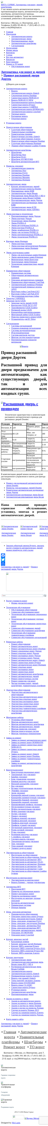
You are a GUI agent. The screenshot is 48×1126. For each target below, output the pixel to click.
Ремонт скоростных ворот (22, 672)
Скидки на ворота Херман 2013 (25, 1010)
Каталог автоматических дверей (25, 186)
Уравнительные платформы (23, 132)
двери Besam (26, 535)
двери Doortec (7, 535)
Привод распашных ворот (22, 894)
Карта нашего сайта (14, 1019)
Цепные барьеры (18, 907)
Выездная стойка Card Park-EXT (25, 291)
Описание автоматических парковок (27, 280)
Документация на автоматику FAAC (27, 862)
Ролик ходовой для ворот (22, 830)
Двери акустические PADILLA (24, 225)
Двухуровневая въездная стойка (25, 296)
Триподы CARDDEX (15, 298)
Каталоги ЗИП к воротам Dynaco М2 (27, 951)
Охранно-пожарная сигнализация (26, 328)
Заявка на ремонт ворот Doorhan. (25, 756)
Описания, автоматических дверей (26, 930)
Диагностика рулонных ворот (24, 706)
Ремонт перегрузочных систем (24, 679)
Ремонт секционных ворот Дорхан (26, 651)
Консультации (12, 62)
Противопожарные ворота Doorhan (26, 102)
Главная (9, 32)
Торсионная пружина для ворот (25, 841)
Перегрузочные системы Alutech (25, 136)
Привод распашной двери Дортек (19, 568)
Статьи (9, 55)
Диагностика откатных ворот (24, 699)
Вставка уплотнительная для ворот (26, 788)
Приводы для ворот (14, 166)
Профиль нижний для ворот (23, 818)
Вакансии (10, 59)
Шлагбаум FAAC (18, 157)
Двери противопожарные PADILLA (27, 235)
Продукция (11, 34)
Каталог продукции (14, 957)
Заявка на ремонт (13, 738)
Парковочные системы (21, 273)
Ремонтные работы (14, 642)
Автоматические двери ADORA (25, 209)
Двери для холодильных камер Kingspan (28, 255)
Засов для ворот (18, 793)
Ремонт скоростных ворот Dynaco (26, 662)
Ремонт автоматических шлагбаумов (27, 674)
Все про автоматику (15, 57)
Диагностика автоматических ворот (27, 697)
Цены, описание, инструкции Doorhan (28, 923)
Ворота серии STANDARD (23, 983)
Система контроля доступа (23, 335)
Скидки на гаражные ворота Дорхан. (27, 1015)
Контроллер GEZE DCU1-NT (24, 305)
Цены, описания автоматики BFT (26, 928)
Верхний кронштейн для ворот (24, 784)
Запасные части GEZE (16, 301)
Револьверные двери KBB (22, 191)
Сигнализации (17, 46)
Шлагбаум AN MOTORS (22, 159)
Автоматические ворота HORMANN (27, 109)
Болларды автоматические (22, 903)
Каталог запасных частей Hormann (26, 944)
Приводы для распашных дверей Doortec (24, 488)
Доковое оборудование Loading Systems (28, 146)
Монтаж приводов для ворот (23, 729)
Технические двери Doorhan (23, 221)
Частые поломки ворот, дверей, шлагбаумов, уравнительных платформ (28, 684)
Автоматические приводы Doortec (26, 189)
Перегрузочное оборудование (19, 127)
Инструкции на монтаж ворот (19, 878)
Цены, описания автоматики (18, 912)
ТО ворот (37, 1046)
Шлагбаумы (16, 152)
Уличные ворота (18, 114)
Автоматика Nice (18, 170)
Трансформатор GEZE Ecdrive (24, 308)
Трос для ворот (17, 844)
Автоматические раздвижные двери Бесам (24, 495)
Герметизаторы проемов (21, 134)
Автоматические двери (21, 39)
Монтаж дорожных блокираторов (26, 733)
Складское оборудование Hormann (26, 143)
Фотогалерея (11, 48)
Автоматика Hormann (20, 180)
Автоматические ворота (21, 36)
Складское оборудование (22, 129)
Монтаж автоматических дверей (25, 727)
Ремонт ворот (14, 1046)
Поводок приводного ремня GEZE (26, 317)
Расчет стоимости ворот (16, 601)
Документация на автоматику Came (26, 869)
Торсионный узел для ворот (23, 774)
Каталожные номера (20, 941)
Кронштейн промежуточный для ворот (28, 797)
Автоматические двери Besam (24, 193)
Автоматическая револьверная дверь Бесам (25, 497)
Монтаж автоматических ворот (25, 722)
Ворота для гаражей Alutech (23, 978)
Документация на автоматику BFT (26, 859)
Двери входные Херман (21, 244)
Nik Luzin (16, 1123)
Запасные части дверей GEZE (24, 303)
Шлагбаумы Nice (18, 155)
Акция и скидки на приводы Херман (27, 1008)
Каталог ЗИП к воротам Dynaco (25, 946)
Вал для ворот (17, 786)
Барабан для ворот (19, 777)
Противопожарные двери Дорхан (26, 216)
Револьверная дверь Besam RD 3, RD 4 (28, 196)
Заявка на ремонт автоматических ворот (28, 740)
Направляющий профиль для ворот (26, 804)
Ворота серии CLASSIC (21, 985)
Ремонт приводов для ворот (23, 681)
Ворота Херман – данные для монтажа (28, 882)
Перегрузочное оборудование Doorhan (28, 141)
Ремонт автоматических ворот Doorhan (28, 649)
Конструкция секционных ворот (25, 772)
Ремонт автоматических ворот (24, 646)
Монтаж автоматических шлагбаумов (27, 724)
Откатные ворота (18, 118)
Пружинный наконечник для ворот (26, 827)
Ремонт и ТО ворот (14, 64)
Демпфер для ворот (19, 791)
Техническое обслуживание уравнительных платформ (23, 634)
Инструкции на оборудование (24, 855)
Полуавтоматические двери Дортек (26, 200)
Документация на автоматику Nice (26, 866)
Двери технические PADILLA (24, 237)
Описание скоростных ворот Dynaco (27, 916)
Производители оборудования (24, 914)
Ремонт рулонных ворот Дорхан (25, 658)
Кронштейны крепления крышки (25, 312)
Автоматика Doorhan (20, 175)
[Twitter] (24, 560)
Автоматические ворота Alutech (25, 93)
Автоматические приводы (22, 168)
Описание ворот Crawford (22, 935)
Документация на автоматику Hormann (28, 864)
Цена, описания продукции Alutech (26, 919)
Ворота (14, 91)
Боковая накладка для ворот (23, 781)
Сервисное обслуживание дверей (25, 628)
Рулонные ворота (13, 123)
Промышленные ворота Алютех (25, 976)
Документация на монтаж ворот (25, 880)
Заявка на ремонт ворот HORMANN (27, 742)
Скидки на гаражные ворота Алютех (27, 1012)
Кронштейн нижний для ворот (24, 802)
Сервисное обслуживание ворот (25, 612)
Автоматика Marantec (20, 177)
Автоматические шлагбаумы (23, 43)
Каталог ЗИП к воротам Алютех (25, 953)
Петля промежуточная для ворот (25, 807)
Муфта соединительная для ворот (26, 809)
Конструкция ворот (14, 770)
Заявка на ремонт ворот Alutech (25, 754)
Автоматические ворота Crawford (26, 112)
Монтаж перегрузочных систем (25, 731)
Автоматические (8, 533)
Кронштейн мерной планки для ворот (27, 795)
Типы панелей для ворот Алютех (25, 980)
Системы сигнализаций (21, 326)
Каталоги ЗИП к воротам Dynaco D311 (28, 948)
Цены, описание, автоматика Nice (26, 926)
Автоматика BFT (13, 887)
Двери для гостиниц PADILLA (24, 232)
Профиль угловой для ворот (23, 825)
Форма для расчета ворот (22, 603)
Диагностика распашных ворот (25, 701)
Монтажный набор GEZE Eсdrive (25, 314)
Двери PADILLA (18, 223)
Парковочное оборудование (18, 271)
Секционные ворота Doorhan (24, 95)
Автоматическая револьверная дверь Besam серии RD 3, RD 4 (27, 963)
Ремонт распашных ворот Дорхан (26, 656)
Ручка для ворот (18, 832)
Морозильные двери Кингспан (24, 259)
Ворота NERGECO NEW (22, 100)
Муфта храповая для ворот (23, 811)
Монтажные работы (15, 717)
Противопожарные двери (22, 41)
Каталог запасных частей (17, 939)
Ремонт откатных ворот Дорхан (25, 653)
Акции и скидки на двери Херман (26, 1006)
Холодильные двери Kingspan (24, 262)
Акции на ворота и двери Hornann (26, 1003)
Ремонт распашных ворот (22, 669)
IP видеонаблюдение (20, 333)
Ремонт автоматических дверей (25, 676)
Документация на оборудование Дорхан (28, 857)
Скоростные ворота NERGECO (25, 98)
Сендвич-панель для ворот (23, 839)
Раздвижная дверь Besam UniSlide (26, 198)
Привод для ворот (19, 816)
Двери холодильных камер (17, 252)
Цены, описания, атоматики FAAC (26, 921)
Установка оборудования (22, 720)
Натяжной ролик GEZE (21, 310)
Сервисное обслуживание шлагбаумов (28, 630)
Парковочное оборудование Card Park (27, 282)
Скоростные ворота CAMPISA (24, 107)
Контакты (10, 53)
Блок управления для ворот (23, 779)
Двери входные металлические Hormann (28, 246)
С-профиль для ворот (20, 837)
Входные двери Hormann (17, 241)
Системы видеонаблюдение (23, 330)
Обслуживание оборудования (24, 610)
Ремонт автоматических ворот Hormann (28, 665)
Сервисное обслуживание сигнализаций (29, 637)
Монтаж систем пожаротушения (25, 337)
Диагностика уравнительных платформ (28, 708)
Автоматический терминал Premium (27, 285)
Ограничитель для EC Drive (23, 319)
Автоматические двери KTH (23, 207)
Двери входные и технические (19, 214)
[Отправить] (24, 564)
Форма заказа (12, 50)
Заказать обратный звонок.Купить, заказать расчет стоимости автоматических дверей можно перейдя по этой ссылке (25, 547)
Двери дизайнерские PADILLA (25, 230)
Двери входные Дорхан (21, 218)
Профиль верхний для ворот (23, 821)
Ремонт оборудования (20, 644)
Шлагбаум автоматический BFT (25, 162)
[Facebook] (24, 555)
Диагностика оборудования (18, 690)
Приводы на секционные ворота (25, 891)
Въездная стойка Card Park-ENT (25, 294)
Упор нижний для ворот (21, 846)
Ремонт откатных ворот (21, 667)
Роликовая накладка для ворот (24, 834)
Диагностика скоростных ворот (25, 704)
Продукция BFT (18, 889)
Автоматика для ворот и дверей (23, 72)
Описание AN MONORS (22, 933)
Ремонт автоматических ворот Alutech (28, 660)
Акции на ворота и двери (17, 999)
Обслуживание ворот (20, 66)
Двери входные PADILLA (22, 228)
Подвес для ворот (19, 814)
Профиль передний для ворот (24, 823)
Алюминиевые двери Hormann (24, 248)
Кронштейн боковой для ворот (24, 800)
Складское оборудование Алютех (25, 139)
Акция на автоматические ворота (25, 1001)
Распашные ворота (19, 116)
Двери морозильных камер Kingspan (27, 257)
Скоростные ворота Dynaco (23, 105)
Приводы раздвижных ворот (23, 896)
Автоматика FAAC (19, 173)
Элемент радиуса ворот (21, 848)
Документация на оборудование (20, 853)
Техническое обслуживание (18, 607)
